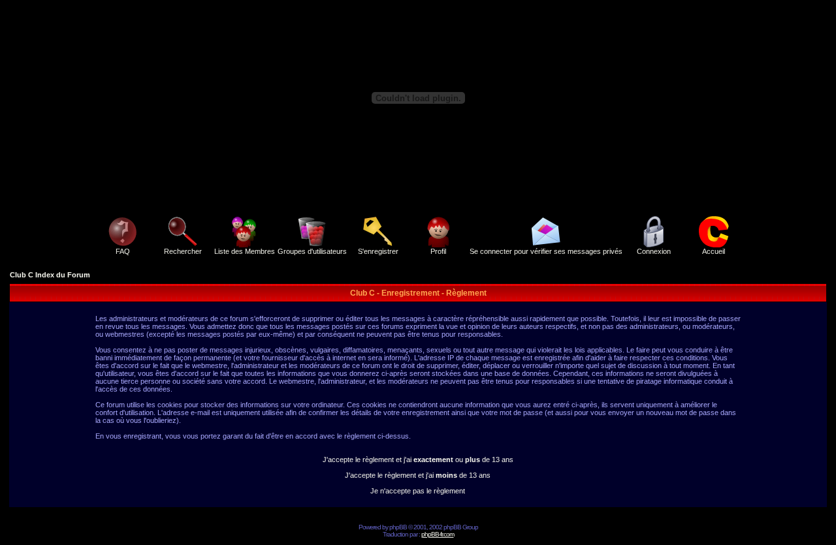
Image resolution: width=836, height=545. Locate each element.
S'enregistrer (378, 251)
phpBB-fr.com (437, 534)
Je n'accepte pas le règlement (417, 491)
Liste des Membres (244, 251)
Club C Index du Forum (50, 275)
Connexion (654, 251)
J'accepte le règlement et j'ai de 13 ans (417, 475)
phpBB (398, 527)
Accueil (713, 251)
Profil (438, 251)
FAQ (123, 251)
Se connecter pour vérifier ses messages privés (546, 251)
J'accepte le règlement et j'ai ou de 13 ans (418, 459)
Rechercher (183, 251)
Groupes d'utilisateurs (312, 251)
